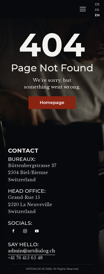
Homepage (52, 102)
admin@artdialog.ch (31, 250)
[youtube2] (36, 231)
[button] (83, 8)
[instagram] (25, 231)
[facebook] (13, 231)
